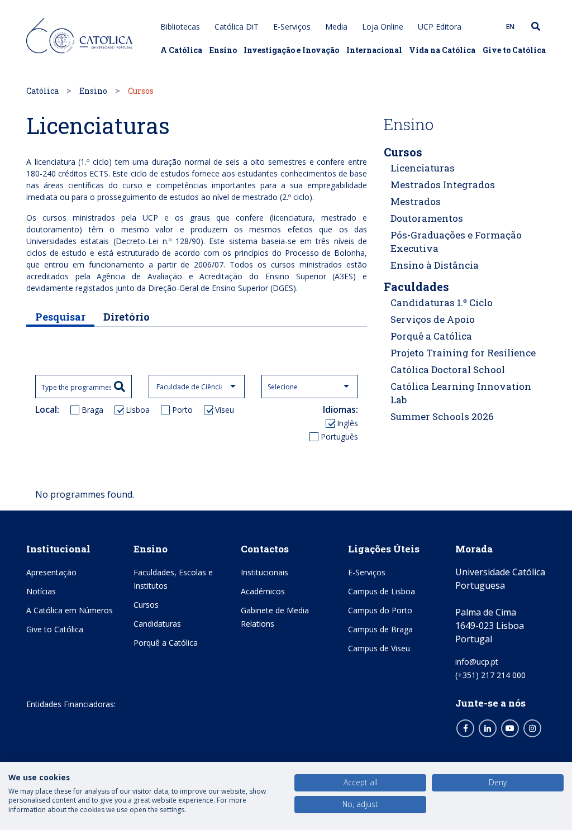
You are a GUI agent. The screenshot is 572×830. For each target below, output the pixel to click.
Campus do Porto (380, 610)
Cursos (403, 152)
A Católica (181, 50)
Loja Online (382, 26)
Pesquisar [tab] (60, 316)
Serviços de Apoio (432, 319)
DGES (283, 288)
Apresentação (51, 572)
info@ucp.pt (476, 661)
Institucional (58, 548)
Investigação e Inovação (291, 50)
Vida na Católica (442, 50)
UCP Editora (439, 26)
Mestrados (415, 201)
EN (510, 26)
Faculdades (416, 286)
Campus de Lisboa (381, 591)
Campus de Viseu (379, 648)
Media (336, 26)
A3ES (344, 276)
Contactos (265, 548)
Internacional (374, 50)
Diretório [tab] (126, 316)
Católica (42, 90)
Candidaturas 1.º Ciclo (441, 302)
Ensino (223, 50)
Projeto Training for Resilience (463, 352)
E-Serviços (292, 26)
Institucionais (264, 572)
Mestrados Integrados (442, 184)
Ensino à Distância (434, 265)
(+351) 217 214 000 (490, 675)
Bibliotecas (180, 26)
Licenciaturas (422, 167)
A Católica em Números (69, 610)
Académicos (263, 591)
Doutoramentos (426, 218)
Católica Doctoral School (447, 369)
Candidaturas (157, 623)
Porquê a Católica (431, 336)
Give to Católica (514, 50)
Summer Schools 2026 (442, 416)
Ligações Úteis (384, 548)
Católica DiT (236, 26)
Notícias (41, 591)
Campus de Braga (380, 629)
